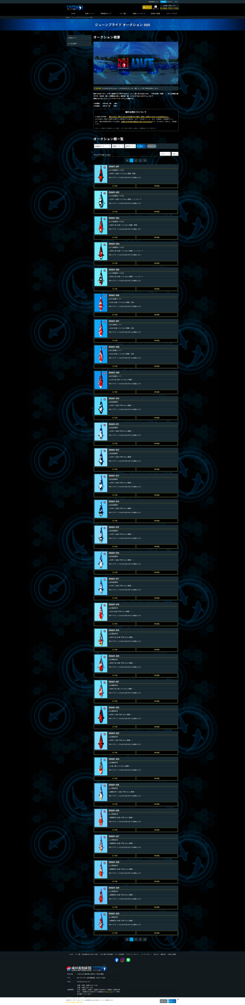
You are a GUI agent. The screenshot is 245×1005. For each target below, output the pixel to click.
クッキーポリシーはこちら (74, 1002)
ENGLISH (169, 2)
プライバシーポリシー (132, 954)
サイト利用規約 (119, 954)
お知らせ (156, 954)
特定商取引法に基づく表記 (90, 954)
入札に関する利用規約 (106, 954)
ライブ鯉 (122, 13)
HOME (73, 13)
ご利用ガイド (72, 38)
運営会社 (163, 954)
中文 (176, 2)
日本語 (163, 2)
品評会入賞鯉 (172, 954)
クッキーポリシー (146, 954)
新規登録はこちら (154, 1)
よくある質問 (72, 43)
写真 (115, 186)
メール (109, 992)
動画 (157, 186)
